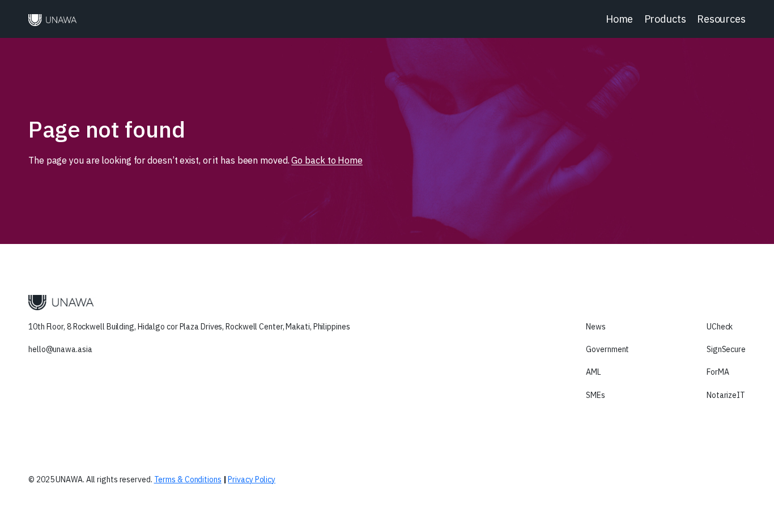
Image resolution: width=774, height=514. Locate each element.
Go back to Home (327, 160)
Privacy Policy (251, 479)
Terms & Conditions (188, 479)
